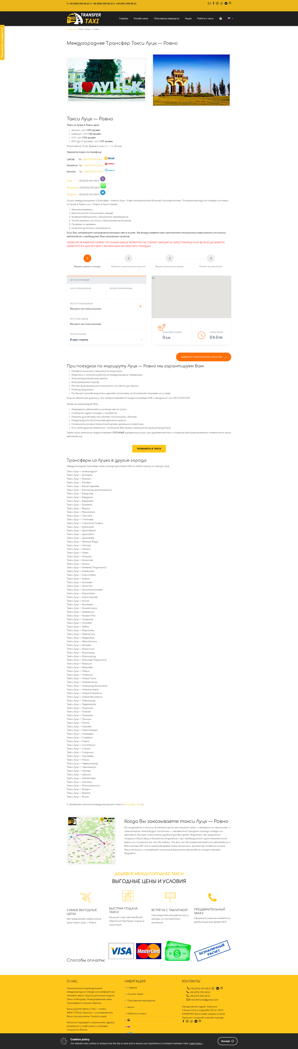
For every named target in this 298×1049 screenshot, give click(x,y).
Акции (130, 1007)
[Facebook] (213, 3)
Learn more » (196, 1043)
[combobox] (106, 341)
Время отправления (120, 288)
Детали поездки (79, 280)
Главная (132, 988)
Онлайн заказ (135, 994)
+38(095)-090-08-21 (93, 165)
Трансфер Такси (133, 804)
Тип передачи (77, 334)
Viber (72, 181)
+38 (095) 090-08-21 (103, 3)
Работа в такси (136, 1013)
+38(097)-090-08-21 (93, 172)
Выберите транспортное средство (202, 357)
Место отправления (80, 303)
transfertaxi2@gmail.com (204, 1000)
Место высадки (78, 319)
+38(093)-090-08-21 (92, 159)
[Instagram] (217, 3)
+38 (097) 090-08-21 (126, 3)
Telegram (72, 194)
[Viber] (230, 3)
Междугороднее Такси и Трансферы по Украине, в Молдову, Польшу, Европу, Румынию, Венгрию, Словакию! (84, 18)
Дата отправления (79, 288)
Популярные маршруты (141, 1000)
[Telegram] (226, 3)
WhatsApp (73, 188)
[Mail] (209, 3)
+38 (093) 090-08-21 (79, 3)
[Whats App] (221, 3)
